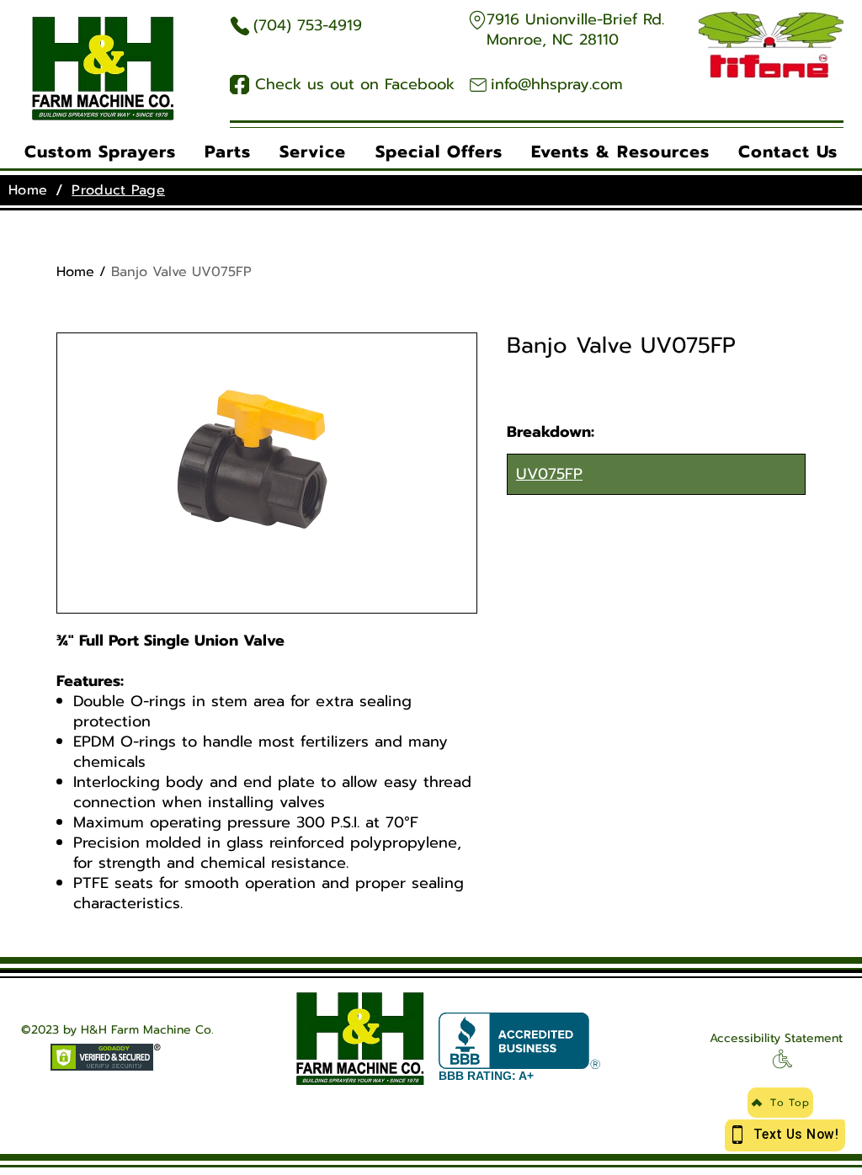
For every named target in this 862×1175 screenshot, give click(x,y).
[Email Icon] (477, 84)
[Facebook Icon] (239, 84)
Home (75, 272)
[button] (100, 151)
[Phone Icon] (239, 25)
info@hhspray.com (557, 84)
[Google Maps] (477, 19)
